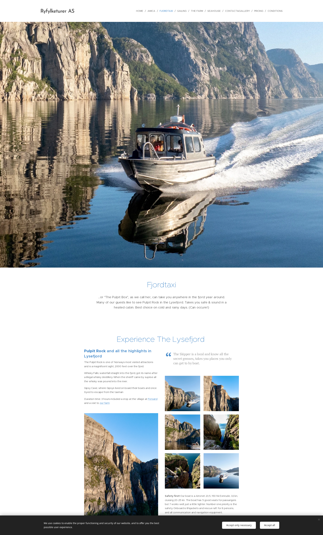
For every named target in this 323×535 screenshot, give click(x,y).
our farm (105, 403)
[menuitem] (140, 11)
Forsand (152, 399)
